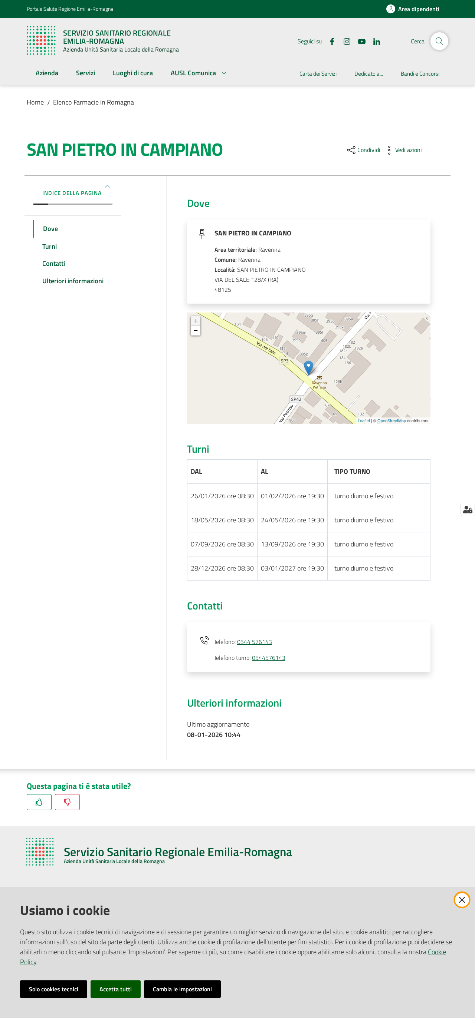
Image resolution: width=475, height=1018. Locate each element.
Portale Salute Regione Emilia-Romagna (70, 9)
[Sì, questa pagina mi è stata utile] (39, 802)
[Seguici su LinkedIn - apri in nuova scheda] (373, 40)
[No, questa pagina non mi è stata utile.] (67, 802)
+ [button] (196, 321)
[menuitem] (47, 73)
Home (35, 102)
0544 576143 (254, 641)
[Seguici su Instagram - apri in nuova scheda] (344, 40)
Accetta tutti (115, 989)
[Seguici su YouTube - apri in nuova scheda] (358, 40)
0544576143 (268, 657)
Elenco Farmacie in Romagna (93, 102)
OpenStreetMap (391, 420)
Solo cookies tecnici (53, 989)
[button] (439, 41)
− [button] (196, 330)
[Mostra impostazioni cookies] (468, 509)
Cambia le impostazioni (182, 989)
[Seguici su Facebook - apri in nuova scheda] (329, 40)
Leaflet (364, 420)
